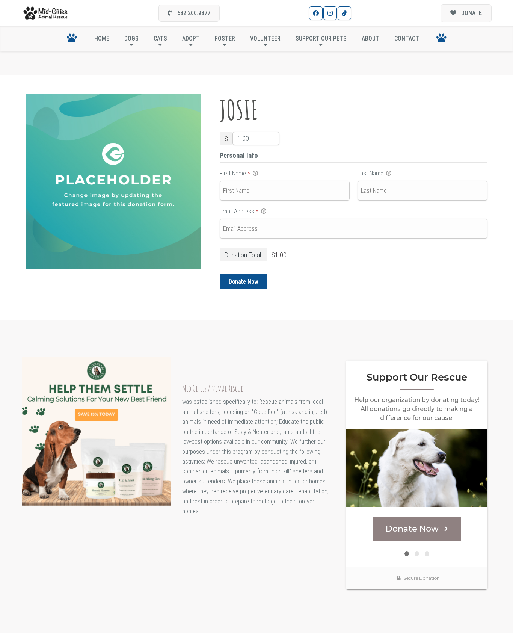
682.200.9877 (193, 13)
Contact (406, 38)
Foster (225, 38)
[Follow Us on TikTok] (344, 13)
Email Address (239, 211)
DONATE (471, 13)
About (370, 38)
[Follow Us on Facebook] (316, 13)
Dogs (131, 38)
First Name (235, 173)
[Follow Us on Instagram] (330, 13)
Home (101, 38)
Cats (160, 38)
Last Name (371, 173)
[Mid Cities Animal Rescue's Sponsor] (96, 430)
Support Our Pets (321, 38)
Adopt (191, 38)
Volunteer (265, 38)
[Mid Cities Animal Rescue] (45, 13)
